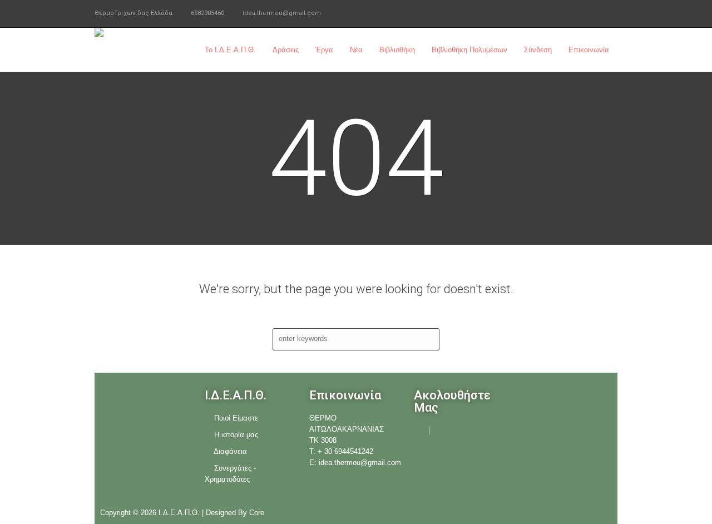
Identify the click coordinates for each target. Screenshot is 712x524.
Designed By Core (235, 512)
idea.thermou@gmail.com (282, 13)
